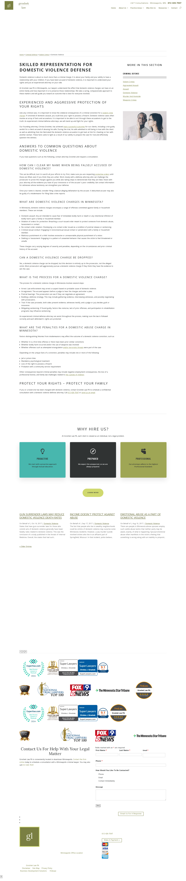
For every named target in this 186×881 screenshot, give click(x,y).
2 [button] (23, 652)
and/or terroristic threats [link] (73, 347)
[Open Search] (180, 7)
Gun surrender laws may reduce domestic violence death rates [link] (41, 516)
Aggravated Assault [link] (130, 85)
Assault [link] (126, 89)
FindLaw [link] (53, 871)
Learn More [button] (93, 493)
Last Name (124, 750)
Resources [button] (163, 8)
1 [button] (20, 652)
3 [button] (25, 652)
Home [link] (113, 8)
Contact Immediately (106, 781)
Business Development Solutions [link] (33, 871)
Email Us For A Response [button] (130, 813)
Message (99, 787)
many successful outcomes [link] (74, 126)
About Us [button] (122, 8)
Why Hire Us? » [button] (30, 37)
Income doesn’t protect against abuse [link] (92, 516)
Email (145, 750)
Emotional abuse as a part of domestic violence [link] (140, 516)
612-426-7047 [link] (174, 3)
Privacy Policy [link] (47, 868)
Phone (99, 761)
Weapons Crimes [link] (129, 100)
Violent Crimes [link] (129, 82)
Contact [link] (174, 8)
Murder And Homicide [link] (132, 96)
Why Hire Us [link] (151, 8)
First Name (101, 750)
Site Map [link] (36, 868)
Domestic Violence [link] (130, 93)
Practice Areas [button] (136, 8)
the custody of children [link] (75, 375)
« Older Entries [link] (25, 546)
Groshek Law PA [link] (32, 865)
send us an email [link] (88, 392)
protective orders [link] (102, 174)
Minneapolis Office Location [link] (72, 853)
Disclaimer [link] (26, 868)
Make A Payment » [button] (112, 840)
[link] (20, 5)
